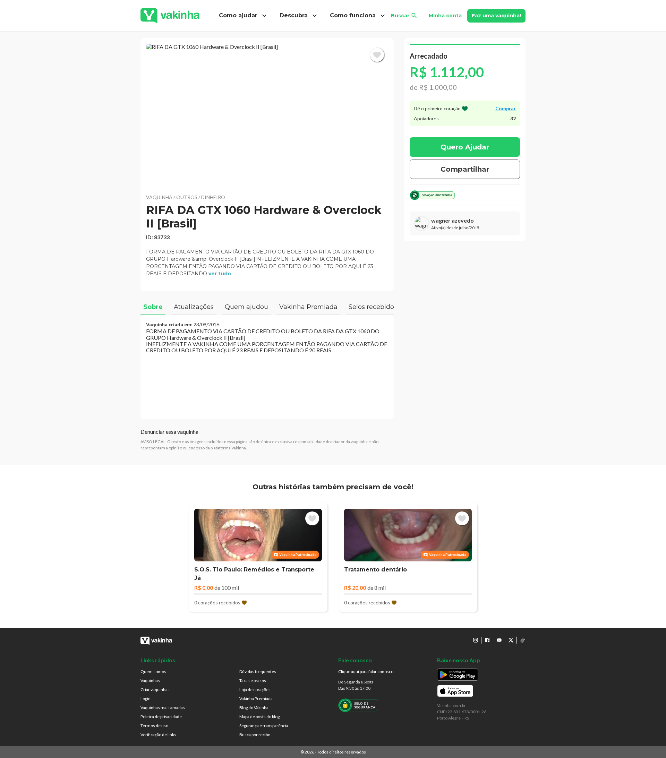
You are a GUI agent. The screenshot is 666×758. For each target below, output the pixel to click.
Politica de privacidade (161, 716)
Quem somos (153, 671)
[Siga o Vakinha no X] (511, 640)
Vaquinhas (150, 680)
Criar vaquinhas (155, 689)
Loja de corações (255, 689)
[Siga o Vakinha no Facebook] (487, 640)
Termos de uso (154, 725)
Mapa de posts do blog (259, 716)
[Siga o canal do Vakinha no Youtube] (499, 640)
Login (145, 698)
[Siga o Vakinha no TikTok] (523, 640)
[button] (267, 114)
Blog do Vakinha (253, 707)
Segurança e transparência (263, 725)
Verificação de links (158, 734)
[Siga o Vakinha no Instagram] (475, 640)
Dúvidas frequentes (257, 671)
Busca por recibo (254, 734)
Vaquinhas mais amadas (162, 707)
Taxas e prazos (252, 680)
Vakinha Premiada (256, 698)
